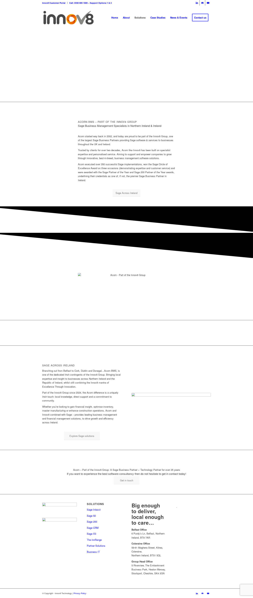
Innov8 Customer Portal (53, 2)
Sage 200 (92, 521)
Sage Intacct (94, 509)
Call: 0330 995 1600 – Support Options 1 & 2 (90, 2)
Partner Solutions (96, 545)
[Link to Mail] (202, 3)
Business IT (93, 552)
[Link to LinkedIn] (196, 3)
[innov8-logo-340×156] (68, 18)
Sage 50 (91, 515)
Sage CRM (93, 527)
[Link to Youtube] (208, 3)
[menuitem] (54, 3)
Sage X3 (91, 533)
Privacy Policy (80, 593)
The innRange (94, 540)
